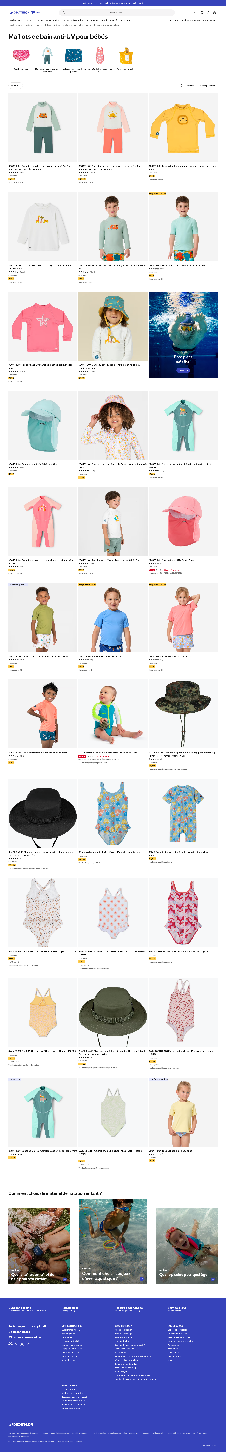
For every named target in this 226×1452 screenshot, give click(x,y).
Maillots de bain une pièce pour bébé (47, 70)
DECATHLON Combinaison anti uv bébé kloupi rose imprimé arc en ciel (41, 562)
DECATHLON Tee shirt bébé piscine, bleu (99, 656)
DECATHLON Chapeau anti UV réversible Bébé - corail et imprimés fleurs (113, 466)
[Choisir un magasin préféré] (196, 12)
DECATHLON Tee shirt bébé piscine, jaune (170, 1151)
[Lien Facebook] (10, 1344)
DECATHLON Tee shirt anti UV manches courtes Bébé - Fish (109, 560)
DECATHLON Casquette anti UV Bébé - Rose (171, 560)
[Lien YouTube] (22, 1344)
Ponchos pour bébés (126, 69)
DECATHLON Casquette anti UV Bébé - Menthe (32, 464)
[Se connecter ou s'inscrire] (208, 12)
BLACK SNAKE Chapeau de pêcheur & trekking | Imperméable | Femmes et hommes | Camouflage (182, 754)
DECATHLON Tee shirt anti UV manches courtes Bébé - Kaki (39, 656)
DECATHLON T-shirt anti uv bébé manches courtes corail (37, 752)
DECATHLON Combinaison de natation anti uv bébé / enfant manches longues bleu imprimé (40, 168)
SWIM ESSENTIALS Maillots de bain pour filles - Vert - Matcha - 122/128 (111, 1152)
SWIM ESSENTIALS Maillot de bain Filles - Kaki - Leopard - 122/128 (42, 951)
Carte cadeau (209, 20)
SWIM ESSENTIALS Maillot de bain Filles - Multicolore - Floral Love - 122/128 (113, 953)
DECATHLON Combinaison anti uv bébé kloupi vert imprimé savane (180, 466)
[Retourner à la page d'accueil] (24, 12)
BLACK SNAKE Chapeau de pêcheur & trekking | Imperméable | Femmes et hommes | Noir (41, 854)
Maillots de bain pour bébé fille (100, 70)
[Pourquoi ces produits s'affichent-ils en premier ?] (181, 85)
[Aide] (202, 12)
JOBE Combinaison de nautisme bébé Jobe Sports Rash (107, 752)
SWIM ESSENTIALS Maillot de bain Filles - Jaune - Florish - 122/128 (42, 1051)
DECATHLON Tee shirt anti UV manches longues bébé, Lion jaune (182, 166)
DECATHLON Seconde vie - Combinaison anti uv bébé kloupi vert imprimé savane (42, 1152)
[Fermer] (215, 3)
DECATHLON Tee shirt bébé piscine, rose (170, 656)
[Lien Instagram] (28, 1344)
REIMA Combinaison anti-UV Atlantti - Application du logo (179, 852)
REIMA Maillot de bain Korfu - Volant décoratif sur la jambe (109, 852)
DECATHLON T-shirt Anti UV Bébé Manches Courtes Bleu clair (180, 265)
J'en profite (183, 370)
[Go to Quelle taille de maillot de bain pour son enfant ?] (65, 1279)
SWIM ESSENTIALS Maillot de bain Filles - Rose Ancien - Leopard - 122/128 (183, 1053)
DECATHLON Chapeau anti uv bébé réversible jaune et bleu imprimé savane (109, 366)
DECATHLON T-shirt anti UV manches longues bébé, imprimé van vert (112, 267)
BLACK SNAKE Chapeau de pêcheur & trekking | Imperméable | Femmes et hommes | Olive (111, 1053)
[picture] (42, 127)
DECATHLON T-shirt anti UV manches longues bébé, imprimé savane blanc (40, 267)
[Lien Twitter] (16, 1344)
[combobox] (208, 85)
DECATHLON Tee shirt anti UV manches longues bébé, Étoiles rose (40, 366)
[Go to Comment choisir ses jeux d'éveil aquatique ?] (142, 1279)
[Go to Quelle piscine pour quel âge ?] (213, 1279)
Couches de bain (21, 69)
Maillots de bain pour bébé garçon (73, 70)
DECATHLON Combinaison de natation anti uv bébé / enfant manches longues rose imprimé (110, 168)
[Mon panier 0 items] (214, 12)
